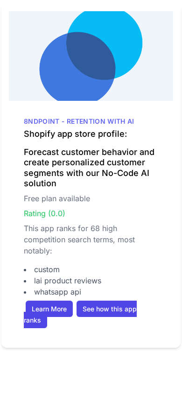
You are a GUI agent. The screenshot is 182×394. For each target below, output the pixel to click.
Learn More (49, 309)
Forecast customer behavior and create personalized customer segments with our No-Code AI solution (89, 168)
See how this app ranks (80, 314)
